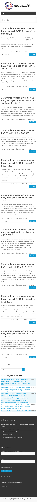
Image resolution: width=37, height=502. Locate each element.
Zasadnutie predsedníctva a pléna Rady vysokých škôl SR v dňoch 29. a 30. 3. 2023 (17, 163)
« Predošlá (6, 365)
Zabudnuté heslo (5, 477)
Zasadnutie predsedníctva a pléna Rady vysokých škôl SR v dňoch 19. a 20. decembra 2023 (18, 100)
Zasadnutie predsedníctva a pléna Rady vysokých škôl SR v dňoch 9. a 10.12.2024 (18, 66)
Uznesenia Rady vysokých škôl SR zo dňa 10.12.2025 (16, 411)
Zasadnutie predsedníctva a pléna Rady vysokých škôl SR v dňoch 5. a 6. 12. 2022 (17, 197)
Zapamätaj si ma (7, 467)
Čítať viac (32, 54)
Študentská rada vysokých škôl (9, 431)
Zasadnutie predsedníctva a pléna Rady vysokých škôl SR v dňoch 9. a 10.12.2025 (18, 31)
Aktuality (6, 54)
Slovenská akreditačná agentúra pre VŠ (12, 437)
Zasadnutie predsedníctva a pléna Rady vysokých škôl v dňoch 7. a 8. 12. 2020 (17, 333)
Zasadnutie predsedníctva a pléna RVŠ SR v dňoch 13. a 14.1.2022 (17, 265)
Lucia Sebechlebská (9, 52)
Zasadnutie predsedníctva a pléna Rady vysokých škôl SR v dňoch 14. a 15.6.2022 (17, 232)
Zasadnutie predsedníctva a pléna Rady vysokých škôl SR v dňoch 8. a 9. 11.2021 (18, 299)
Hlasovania (4, 486)
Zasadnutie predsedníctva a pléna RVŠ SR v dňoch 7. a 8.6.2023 (17, 131)
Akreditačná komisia (6, 434)
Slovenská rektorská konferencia (10, 429)
